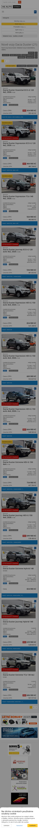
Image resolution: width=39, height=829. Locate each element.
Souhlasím (32, 825)
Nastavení (19, 825)
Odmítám (6, 825)
